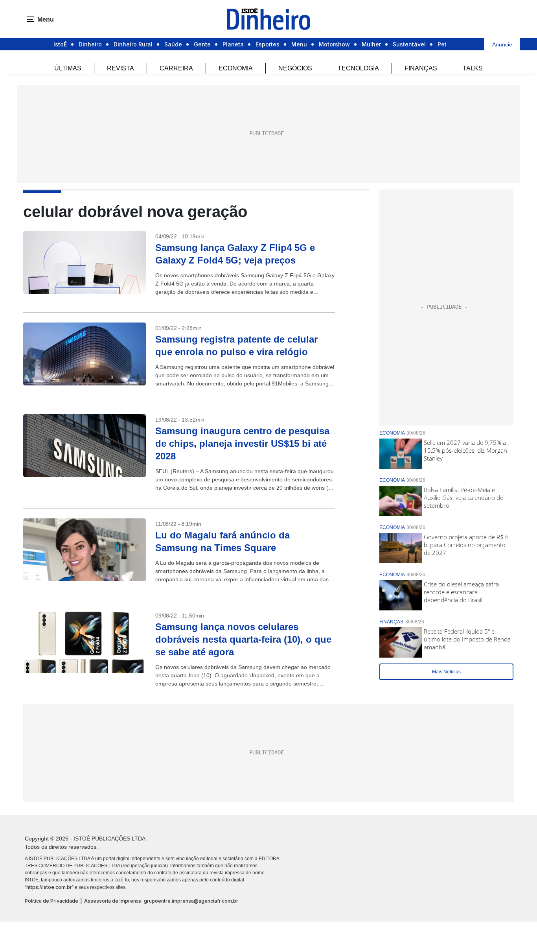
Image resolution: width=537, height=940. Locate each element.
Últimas (67, 68)
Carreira (176, 68)
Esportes (268, 44)
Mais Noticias (446, 672)
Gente (202, 44)
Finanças (421, 68)
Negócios (295, 68)
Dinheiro (90, 44)
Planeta (233, 44)
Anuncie (502, 44)
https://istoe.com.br (49, 887)
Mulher (371, 44)
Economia (236, 68)
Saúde (173, 44)
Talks (473, 68)
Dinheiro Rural (133, 44)
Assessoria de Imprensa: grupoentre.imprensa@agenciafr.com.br (161, 901)
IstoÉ (60, 44)
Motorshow (334, 44)
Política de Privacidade (51, 901)
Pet (442, 44)
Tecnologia (358, 68)
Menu (299, 44)
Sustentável (409, 44)
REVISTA (120, 68)
